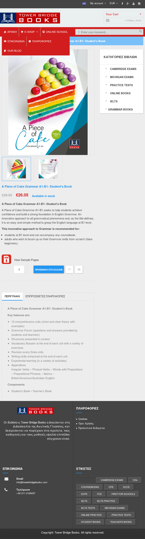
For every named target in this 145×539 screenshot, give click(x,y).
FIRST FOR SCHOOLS (123, 493)
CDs (135, 479)
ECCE (126, 486)
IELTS (84, 500)
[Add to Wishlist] (69, 270)
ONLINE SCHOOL (57, 31)
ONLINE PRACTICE (91, 514)
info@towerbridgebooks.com (31, 482)
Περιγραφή (12, 296)
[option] (48, 102)
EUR (112, 3)
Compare (79, 269)
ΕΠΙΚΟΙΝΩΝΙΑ (16, 41)
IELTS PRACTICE (106, 500)
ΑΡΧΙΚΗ (12, 31)
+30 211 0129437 (25, 493)
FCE (99, 493)
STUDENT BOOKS (90, 521)
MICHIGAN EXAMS (115, 507)
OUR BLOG (15, 50)
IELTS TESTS (88, 507)
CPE (111, 486)
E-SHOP (30, 31)
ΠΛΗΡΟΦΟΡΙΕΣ (42, 41)
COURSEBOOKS (90, 486)
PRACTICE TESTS (121, 514)
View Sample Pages (26, 260)
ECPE (84, 493)
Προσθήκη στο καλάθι (48, 269)
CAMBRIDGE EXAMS (112, 479)
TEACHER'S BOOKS (121, 521)
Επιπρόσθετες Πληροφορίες (45, 296)
